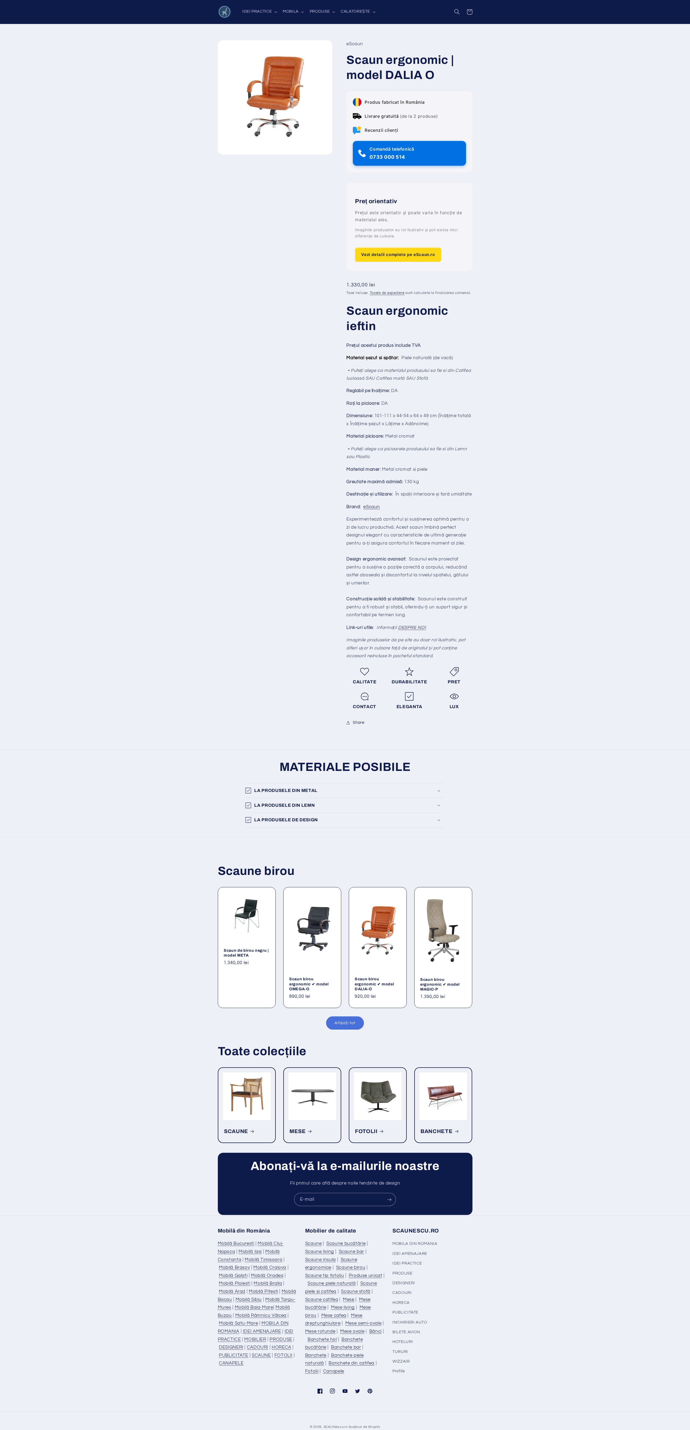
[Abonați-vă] (389, 1199)
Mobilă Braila (268, 1283)
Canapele (333, 1371)
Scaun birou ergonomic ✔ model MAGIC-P (440, 984)
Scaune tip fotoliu (324, 1275)
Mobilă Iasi (250, 1251)
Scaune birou (350, 1267)
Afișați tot (345, 1023)
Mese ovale (352, 1331)
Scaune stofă (355, 1291)
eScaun (371, 506)
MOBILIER (255, 1339)
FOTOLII (366, 1131)
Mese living (343, 1307)
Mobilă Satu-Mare (238, 1323)
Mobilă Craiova (269, 1267)
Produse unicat (365, 1275)
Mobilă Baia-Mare (254, 1307)
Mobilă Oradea (267, 1275)
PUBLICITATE (233, 1355)
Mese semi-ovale (363, 1323)
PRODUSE (281, 1339)
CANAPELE (231, 1363)
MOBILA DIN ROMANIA (414, 1244)
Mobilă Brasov (234, 1267)
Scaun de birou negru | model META (246, 952)
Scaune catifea (321, 1299)
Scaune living (319, 1251)
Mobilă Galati (233, 1275)
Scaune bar (351, 1251)
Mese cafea (333, 1315)
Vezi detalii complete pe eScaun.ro (398, 254)
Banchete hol (322, 1339)
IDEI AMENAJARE (262, 1331)
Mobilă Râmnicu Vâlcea (261, 1315)
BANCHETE (436, 1131)
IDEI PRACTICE (407, 1263)
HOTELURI (402, 1342)
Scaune (313, 1243)
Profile (398, 1371)
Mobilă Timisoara (263, 1259)
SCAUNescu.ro (336, 1426)
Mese (348, 1299)
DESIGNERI (231, 1347)
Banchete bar (346, 1347)
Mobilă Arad (232, 1291)
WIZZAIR (401, 1361)
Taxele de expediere (387, 293)
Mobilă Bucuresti (236, 1243)
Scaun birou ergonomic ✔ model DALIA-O (374, 984)
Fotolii (311, 1371)
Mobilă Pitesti (263, 1291)
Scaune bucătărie (345, 1243)
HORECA (281, 1347)
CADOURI (257, 1347)
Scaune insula (320, 1259)
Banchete (315, 1355)
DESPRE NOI (412, 627)
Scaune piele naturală (332, 1283)
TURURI (400, 1352)
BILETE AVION (406, 1332)
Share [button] (358, 723)
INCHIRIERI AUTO (409, 1322)
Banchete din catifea (351, 1363)
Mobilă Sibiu (249, 1299)
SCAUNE (236, 1131)
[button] (259, 12)
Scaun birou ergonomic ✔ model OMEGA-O (309, 984)
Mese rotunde (320, 1331)
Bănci (375, 1331)
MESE (297, 1131)
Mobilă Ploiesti (234, 1283)
